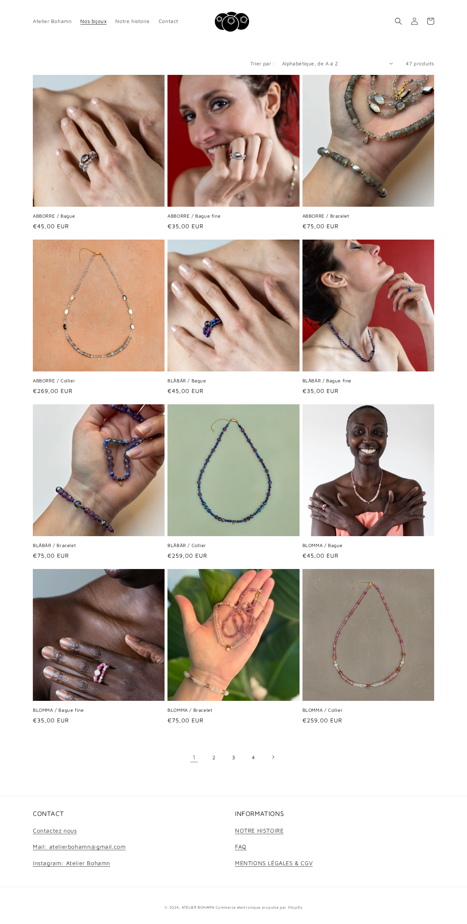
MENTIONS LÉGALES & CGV (274, 863)
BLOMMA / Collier (322, 710)
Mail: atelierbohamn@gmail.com (79, 846)
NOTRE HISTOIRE (259, 830)
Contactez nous (55, 830)
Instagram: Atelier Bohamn (71, 863)
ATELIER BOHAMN (198, 907)
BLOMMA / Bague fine (58, 710)
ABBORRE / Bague (54, 216)
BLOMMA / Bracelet (189, 710)
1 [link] (194, 757)
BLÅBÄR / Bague (186, 380)
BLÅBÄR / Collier (186, 545)
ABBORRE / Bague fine (193, 216)
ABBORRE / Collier (54, 380)
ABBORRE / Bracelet (326, 216)
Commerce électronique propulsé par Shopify (259, 907)
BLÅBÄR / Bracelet (54, 545)
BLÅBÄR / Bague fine (326, 380)
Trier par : (262, 63)
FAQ (241, 846)
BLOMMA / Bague (322, 545)
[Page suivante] (273, 757)
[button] (398, 21)
